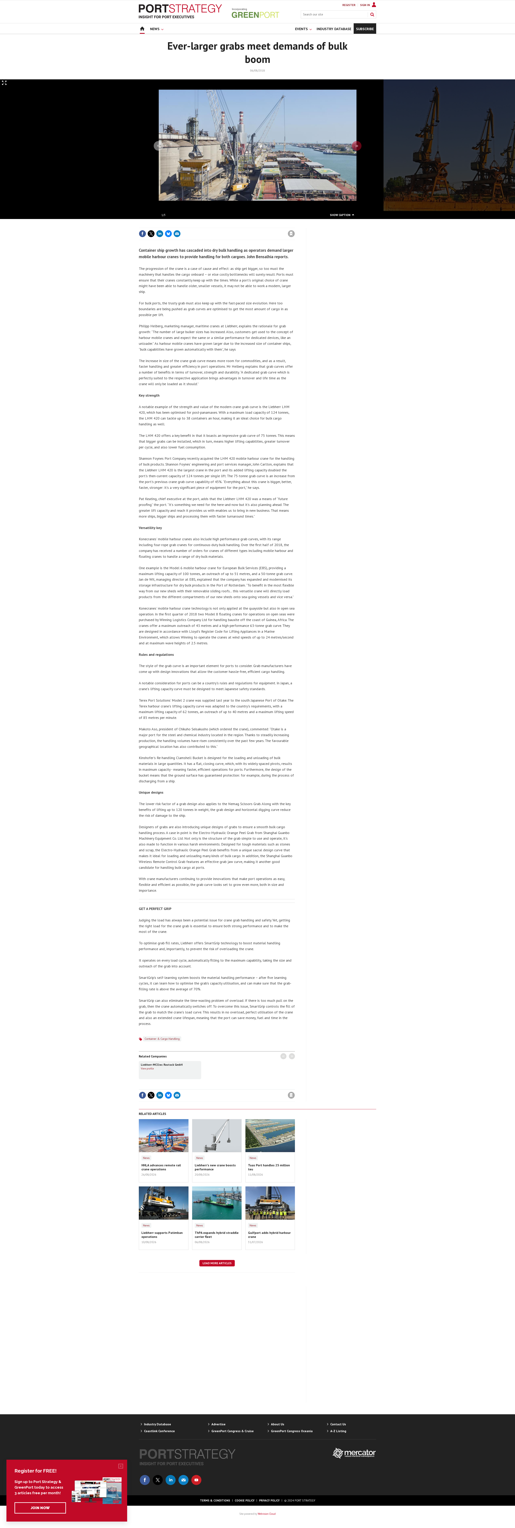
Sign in (244, 225)
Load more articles (217, 1263)
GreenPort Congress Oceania (292, 1431)
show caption (340, 215)
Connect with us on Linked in (170, 1480)
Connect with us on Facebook (145, 1480)
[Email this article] (177, 233)
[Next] (357, 146)
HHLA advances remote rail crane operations (161, 1167)
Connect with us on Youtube (196, 1480)
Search (372, 14)
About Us (277, 1424)
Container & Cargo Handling (162, 1039)
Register (348, 5)
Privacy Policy (269, 1500)
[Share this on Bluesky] (168, 233)
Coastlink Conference (159, 1431)
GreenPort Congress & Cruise (232, 1431)
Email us (183, 1480)
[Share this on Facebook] (142, 233)
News (146, 1158)
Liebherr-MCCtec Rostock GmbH (162, 1064)
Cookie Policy (244, 1500)
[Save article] (291, 233)
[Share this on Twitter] (151, 233)
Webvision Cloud (267, 1513)
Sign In (365, 5)
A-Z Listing (338, 1431)
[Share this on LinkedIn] (159, 233)
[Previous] (158, 146)
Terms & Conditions (215, 1500)
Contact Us (338, 1424)
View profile (147, 1068)
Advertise (218, 1424)
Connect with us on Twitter (157, 1480)
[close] (295, 225)
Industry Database (157, 1424)
